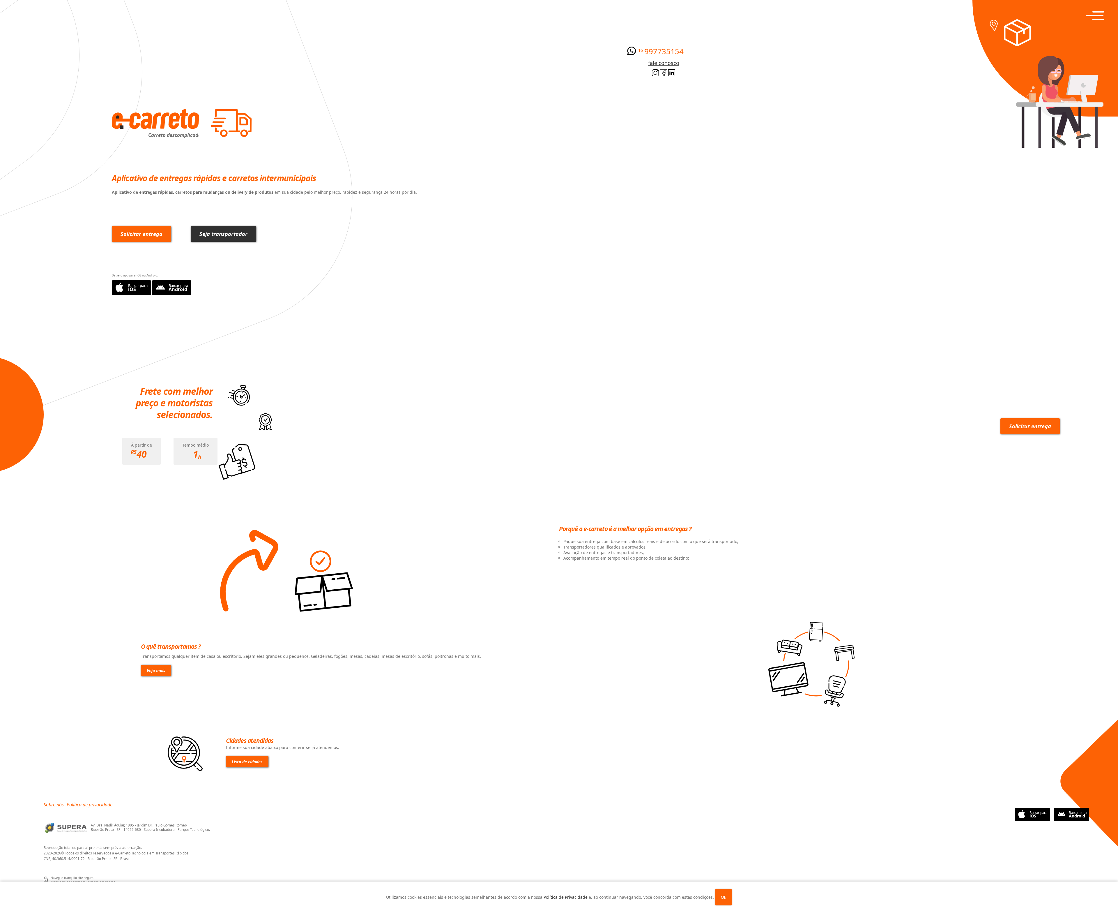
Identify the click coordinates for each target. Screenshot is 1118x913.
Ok (723, 897)
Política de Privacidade (566, 897)
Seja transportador (223, 233)
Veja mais (156, 670)
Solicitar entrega (141, 233)
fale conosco (663, 62)
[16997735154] (631, 54)
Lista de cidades (247, 761)
